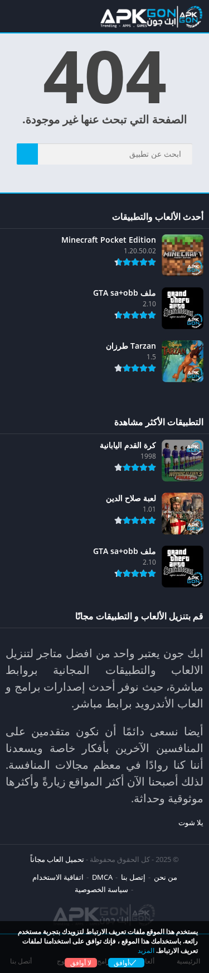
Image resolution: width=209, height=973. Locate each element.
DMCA (102, 877)
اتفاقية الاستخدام (58, 877)
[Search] (27, 154)
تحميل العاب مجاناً (57, 859)
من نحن (165, 877)
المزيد (146, 950)
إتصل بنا (133, 877)
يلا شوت (190, 822)
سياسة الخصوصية (101, 889)
